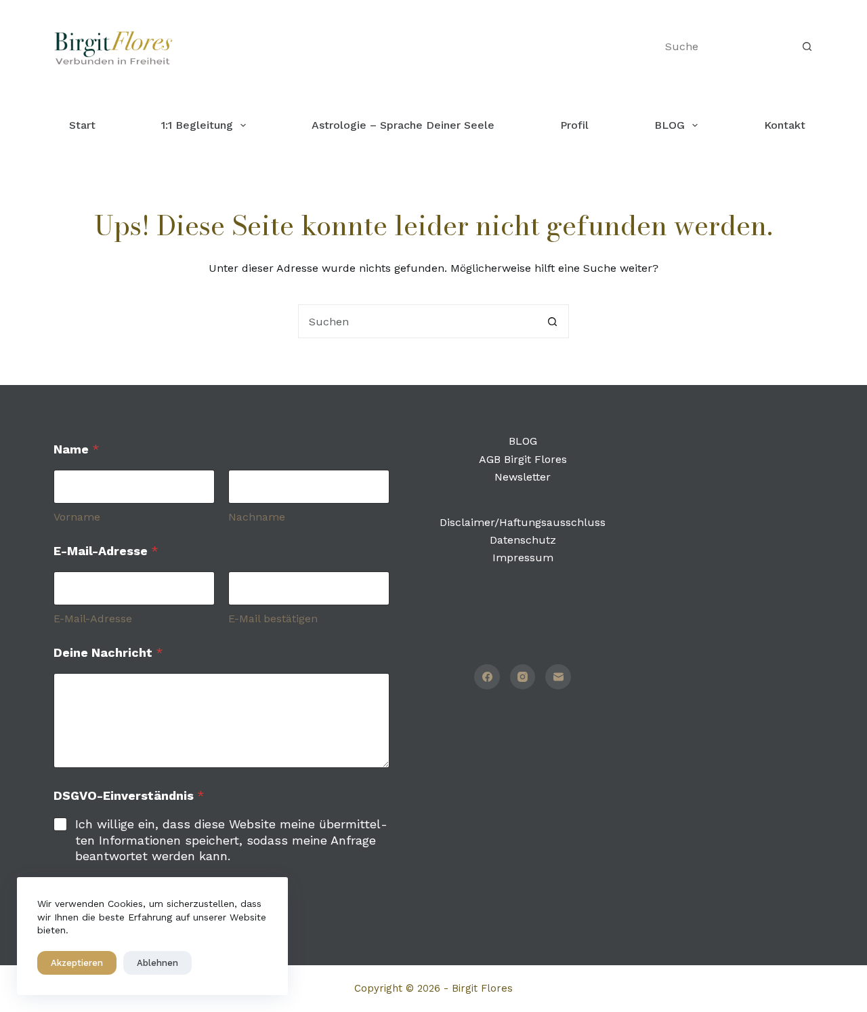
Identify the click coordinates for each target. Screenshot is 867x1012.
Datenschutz (523, 539)
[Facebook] (487, 677)
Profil (574, 125)
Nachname (256, 516)
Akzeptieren (77, 963)
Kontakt (784, 125)
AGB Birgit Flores (523, 459)
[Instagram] (523, 677)
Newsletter (522, 476)
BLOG (669, 125)
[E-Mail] (558, 677)
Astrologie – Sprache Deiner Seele (403, 125)
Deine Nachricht (108, 652)
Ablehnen (157, 963)
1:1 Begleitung (197, 125)
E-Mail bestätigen (273, 618)
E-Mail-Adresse (93, 618)
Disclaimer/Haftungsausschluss (523, 522)
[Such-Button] (806, 47)
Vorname (77, 516)
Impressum (522, 557)
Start (82, 125)
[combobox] (417, 321)
